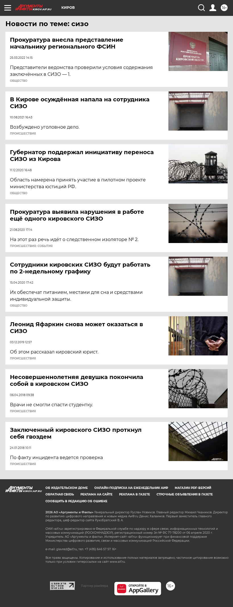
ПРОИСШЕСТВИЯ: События (31, 246)
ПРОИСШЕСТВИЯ (23, 133)
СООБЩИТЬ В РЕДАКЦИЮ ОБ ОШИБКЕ (76, 501)
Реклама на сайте (96, 494)
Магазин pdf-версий (193, 488)
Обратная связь (59, 494)
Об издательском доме (66, 488)
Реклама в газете (134, 494)
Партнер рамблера (94, 585)
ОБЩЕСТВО (18, 80)
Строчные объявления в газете (185, 494)
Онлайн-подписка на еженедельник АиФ (131, 488)
